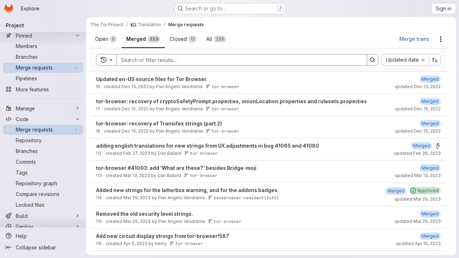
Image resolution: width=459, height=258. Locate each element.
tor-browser (225, 86)
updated (418, 86)
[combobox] (405, 60)
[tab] (106, 39)
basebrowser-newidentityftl (246, 197)
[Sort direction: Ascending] (435, 60)
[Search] (372, 60)
